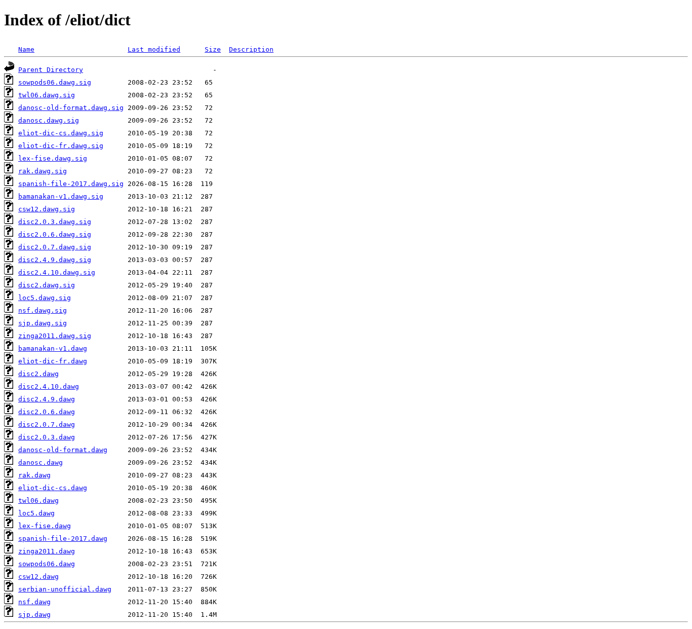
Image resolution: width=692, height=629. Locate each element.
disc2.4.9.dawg (46, 399)
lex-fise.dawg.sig (52, 158)
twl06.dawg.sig (46, 95)
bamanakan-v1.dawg (52, 348)
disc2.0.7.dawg (46, 424)
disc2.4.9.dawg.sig (54, 260)
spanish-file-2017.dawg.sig (71, 184)
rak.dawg (34, 475)
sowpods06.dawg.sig (54, 82)
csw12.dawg (38, 576)
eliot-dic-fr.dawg (52, 361)
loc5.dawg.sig (44, 298)
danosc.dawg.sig (48, 120)
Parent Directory (50, 69)
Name (26, 49)
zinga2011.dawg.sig (54, 336)
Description (251, 49)
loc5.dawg (36, 513)
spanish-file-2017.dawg (62, 538)
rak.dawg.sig (42, 171)
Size (213, 49)
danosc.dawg (40, 462)
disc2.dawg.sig (46, 285)
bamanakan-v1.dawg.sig (60, 196)
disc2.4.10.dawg (48, 386)
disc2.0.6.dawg (46, 412)
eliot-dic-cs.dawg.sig (60, 133)
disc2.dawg (38, 374)
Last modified (154, 49)
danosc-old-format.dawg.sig (71, 108)
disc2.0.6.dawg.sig (54, 234)
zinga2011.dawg (46, 551)
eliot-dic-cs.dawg (52, 488)
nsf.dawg (34, 602)
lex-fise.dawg (44, 526)
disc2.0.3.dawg (46, 437)
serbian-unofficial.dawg (64, 589)
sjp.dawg (34, 614)
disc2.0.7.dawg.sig (54, 247)
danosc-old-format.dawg (62, 450)
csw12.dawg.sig (46, 209)
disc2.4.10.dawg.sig (56, 272)
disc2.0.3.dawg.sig (54, 222)
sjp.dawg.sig (42, 323)
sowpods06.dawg (46, 564)
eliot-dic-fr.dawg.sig (60, 146)
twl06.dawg (38, 500)
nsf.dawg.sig (42, 310)
